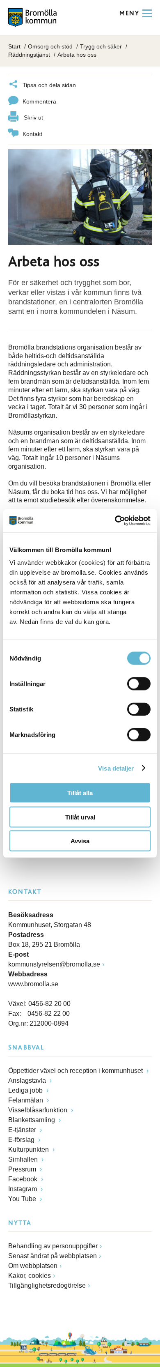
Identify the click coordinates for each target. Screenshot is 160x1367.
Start (14, 46)
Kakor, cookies (29, 1275)
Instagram (23, 1188)
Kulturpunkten (29, 1149)
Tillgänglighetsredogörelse (47, 1285)
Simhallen (23, 1159)
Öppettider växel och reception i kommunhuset (76, 1070)
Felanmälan (26, 1100)
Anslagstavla (28, 1080)
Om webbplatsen (32, 1265)
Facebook (23, 1179)
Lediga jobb (26, 1090)
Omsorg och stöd (50, 46)
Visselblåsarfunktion (38, 1110)
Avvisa (80, 841)
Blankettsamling (32, 1119)
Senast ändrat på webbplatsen (52, 1255)
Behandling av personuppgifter (53, 1246)
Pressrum (23, 1169)
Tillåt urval (80, 816)
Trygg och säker (101, 46)
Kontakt (32, 134)
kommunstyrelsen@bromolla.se (54, 964)
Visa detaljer (116, 767)
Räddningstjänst (29, 54)
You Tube (23, 1198)
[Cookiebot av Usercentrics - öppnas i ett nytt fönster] (115, 521)
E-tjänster (23, 1129)
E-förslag (22, 1139)
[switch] (139, 683)
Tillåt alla (80, 792)
